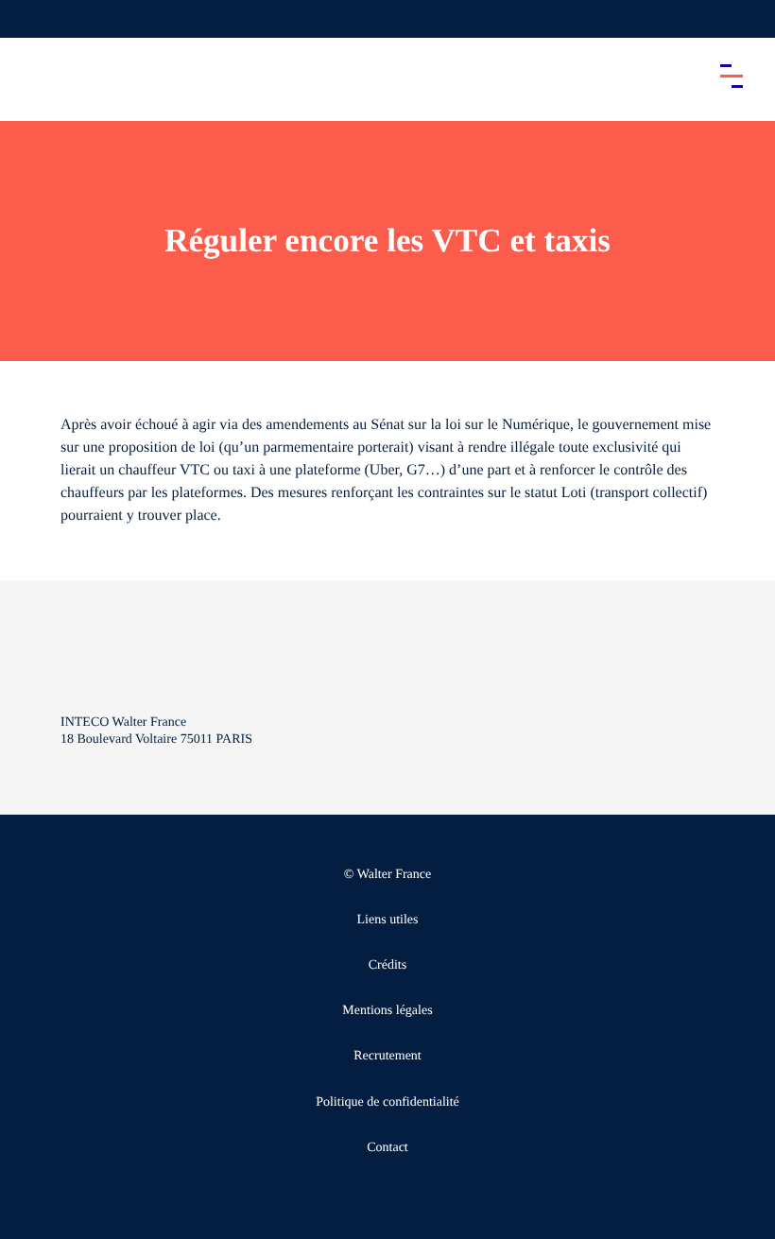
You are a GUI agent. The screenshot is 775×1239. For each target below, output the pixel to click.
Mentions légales (387, 1011)
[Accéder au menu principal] (731, 75)
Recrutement (387, 1056)
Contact (387, 1148)
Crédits (387, 965)
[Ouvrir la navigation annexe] (30, 19)
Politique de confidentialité (387, 1102)
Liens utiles (388, 920)
